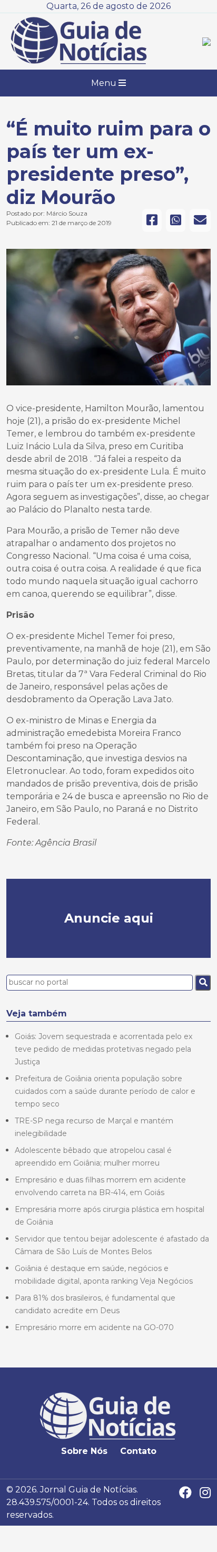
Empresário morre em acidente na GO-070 (94, 1327)
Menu (105, 83)
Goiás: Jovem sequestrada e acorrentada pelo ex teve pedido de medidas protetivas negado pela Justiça (103, 1049)
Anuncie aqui (108, 918)
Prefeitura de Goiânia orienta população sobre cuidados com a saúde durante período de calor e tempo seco (105, 1091)
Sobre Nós (84, 1451)
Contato (138, 1451)
